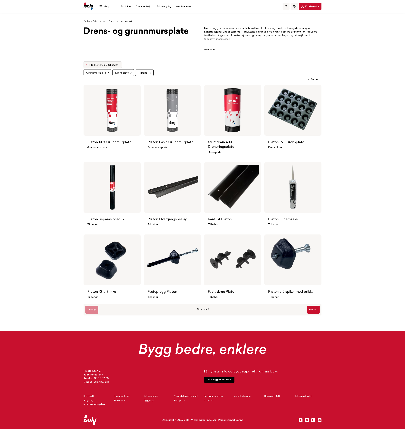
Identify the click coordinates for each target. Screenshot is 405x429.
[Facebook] (300, 420)
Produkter (88, 21)
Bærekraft (89, 396)
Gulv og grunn (100, 21)
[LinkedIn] (313, 420)
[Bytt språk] (294, 6)
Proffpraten (180, 400)
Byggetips (149, 400)
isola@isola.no (101, 382)
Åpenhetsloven (242, 396)
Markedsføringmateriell (186, 396)
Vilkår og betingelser (203, 420)
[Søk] (286, 6)
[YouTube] (319, 420)
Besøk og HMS (272, 396)
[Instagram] (307, 420)
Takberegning (151, 396)
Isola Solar (209, 400)
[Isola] (88, 6)
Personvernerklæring (230, 420)
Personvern (119, 400)
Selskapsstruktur (303, 396)
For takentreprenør (213, 396)
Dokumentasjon (122, 396)
